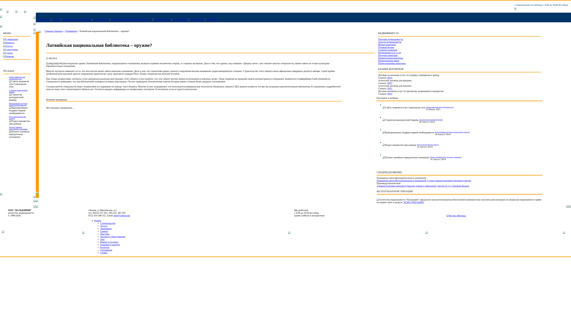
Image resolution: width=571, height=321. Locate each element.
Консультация (181, 19)
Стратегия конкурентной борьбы (18, 91)
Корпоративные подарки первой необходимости (18, 104)
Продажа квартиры (388, 55)
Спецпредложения (387, 50)
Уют (102, 239)
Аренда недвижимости (389, 42)
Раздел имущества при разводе (17, 118)
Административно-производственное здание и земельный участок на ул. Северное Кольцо (423, 186)
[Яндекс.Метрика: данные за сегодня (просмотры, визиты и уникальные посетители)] (456, 215)
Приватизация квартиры (390, 58)
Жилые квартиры (387, 44)
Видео (56, 19)
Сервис (104, 252)
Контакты (212, 19)
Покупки (104, 234)
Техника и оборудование (112, 236)
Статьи (9, 53)
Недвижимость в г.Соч (389, 52)
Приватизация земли (388, 60)
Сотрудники (12, 49)
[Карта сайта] (25, 12)
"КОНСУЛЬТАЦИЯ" (413, 202)
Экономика (106, 228)
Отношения (71, 31)
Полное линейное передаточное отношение (18, 128)
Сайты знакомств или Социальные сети (17, 78)
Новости (10, 42)
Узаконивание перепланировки (128, 19)
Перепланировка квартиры (392, 63)
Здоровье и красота (110, 244)
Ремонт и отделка (109, 242)
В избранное (197, 19)
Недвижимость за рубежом (76, 19)
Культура (104, 247)
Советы (104, 231)
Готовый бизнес (386, 47)
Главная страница (54, 31)
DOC (390, 78)
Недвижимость (162, 19)
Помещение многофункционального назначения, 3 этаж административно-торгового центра (424, 180)
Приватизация (101, 19)
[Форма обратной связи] (16, 12)
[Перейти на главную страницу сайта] (1, 9)
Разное (97, 220)
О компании (43, 19)
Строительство (107, 223)
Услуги (147, 19)
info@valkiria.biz (122, 215)
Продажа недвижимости (390, 39)
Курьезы (10, 56)
